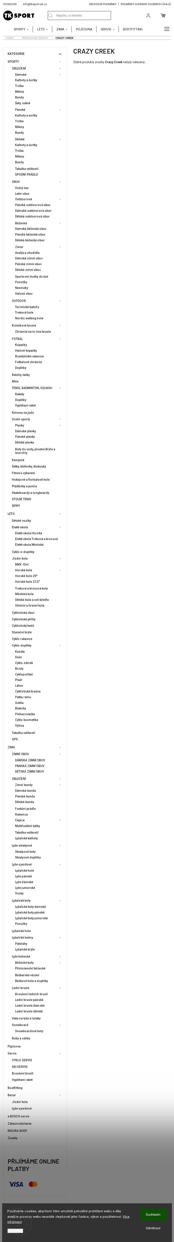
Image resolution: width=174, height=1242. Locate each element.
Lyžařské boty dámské (30, 906)
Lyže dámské (24, 882)
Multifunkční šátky (27, 826)
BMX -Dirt (21, 564)
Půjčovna (14, 1046)
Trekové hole (24, 312)
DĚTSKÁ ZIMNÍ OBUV (29, 771)
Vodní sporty (21, 419)
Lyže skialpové (22, 845)
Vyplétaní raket (25, 405)
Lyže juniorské (25, 888)
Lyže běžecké (21, 956)
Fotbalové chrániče (28, 362)
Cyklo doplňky (21, 645)
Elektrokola (20, 527)
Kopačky (21, 345)
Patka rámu (23, 697)
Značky (13, 1138)
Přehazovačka (25, 714)
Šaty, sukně (22, 103)
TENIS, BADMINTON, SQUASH (32, 388)
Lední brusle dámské (30, 1005)
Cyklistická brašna (28, 691)
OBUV (16, 181)
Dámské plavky (25, 431)
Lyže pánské (23, 876)
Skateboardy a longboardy (30, 493)
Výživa (19, 725)
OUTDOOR (19, 301)
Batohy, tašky (21, 375)
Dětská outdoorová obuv (32, 216)
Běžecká (21, 223)
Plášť (18, 680)
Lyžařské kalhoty (26, 838)
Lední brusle (20, 988)
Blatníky (20, 708)
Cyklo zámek (24, 663)
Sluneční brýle (22, 632)
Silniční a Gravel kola (29, 605)
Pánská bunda (25, 796)
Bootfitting (15, 1088)
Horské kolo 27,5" (27, 581)
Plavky (19, 425)
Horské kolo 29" (26, 576)
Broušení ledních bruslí (31, 994)
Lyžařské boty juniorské (31, 918)
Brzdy (19, 668)
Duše (18, 657)
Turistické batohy (27, 307)
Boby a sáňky (21, 1038)
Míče (15, 381)
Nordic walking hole (29, 318)
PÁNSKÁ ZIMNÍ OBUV (29, 766)
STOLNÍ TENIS (21, 499)
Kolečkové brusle (24, 325)
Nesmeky (21, 288)
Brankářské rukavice (29, 356)
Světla (19, 703)
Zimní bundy (23, 785)
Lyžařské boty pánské (30, 912)
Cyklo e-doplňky (23, 552)
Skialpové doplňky (28, 857)
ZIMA (11, 747)
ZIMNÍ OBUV (20, 754)
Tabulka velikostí (26, 169)
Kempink (18, 460)
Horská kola (23, 570)
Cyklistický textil (23, 625)
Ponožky (21, 282)
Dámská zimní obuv (29, 258)
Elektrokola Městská (29, 544)
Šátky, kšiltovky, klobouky (29, 466)
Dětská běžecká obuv (29, 240)
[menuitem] (23, 29)
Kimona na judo (23, 412)
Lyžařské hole (24, 870)
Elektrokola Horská (28, 533)
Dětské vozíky (21, 520)
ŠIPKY (16, 505)
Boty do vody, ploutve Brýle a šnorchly (35, 451)
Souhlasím (153, 1214)
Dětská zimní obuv (28, 269)
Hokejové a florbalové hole (31, 479)
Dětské (20, 139)
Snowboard (20, 1025)
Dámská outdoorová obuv (33, 210)
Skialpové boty (25, 851)
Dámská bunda (25, 790)
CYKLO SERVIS (22, 1060)
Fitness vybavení (23, 473)
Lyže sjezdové (22, 864)
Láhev (19, 685)
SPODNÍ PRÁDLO (26, 174)
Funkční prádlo (25, 808)
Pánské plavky (25, 436)
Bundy (19, 97)
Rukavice (21, 814)
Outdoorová (23, 199)
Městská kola (24, 594)
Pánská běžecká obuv (30, 234)
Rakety (19, 394)
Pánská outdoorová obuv (32, 205)
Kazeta (20, 651)
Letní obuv (22, 193)
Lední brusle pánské (29, 1000)
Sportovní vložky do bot (31, 276)
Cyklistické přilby (23, 619)
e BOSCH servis (18, 1116)
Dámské (21, 74)
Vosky (19, 893)
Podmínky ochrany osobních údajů (146, 4)
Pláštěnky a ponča (24, 486)
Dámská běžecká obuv (30, 228)
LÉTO (11, 514)
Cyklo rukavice (22, 639)
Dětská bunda (24, 802)
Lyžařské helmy (22, 937)
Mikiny (19, 91)
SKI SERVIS (20, 1067)
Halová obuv (23, 293)
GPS (15, 739)
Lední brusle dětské (29, 1011)
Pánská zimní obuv (28, 264)
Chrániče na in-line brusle (33, 331)
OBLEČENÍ (19, 68)
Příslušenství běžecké (30, 968)
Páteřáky (21, 943)
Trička (19, 86)
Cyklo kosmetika (26, 720)
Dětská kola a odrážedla (32, 599)
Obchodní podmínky (102, 4)
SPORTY (13, 61)
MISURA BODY (17, 1131)
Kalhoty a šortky (26, 80)
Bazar (12, 1095)
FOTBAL (17, 339)
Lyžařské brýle (25, 949)
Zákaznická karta (20, 1123)
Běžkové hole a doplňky (31, 981)
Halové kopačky (26, 350)
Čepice (20, 820)
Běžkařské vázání (27, 975)
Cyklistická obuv (23, 612)
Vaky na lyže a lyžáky (26, 1018)
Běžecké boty (24, 962)
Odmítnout (153, 1228)
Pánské (20, 109)
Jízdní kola (20, 558)
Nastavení (15, 1230)
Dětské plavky (24, 442)
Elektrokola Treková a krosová (36, 539)
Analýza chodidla (27, 252)
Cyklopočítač (24, 674)
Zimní (19, 247)
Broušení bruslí (23, 1073)
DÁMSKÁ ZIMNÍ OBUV (30, 760)
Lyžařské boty (21, 900)
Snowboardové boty (29, 1031)
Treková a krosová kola (31, 588)
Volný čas (22, 188)
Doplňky (20, 367)
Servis (12, 1053)
